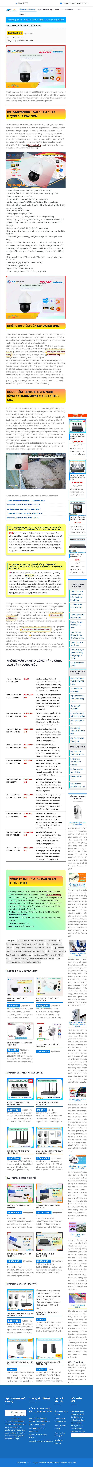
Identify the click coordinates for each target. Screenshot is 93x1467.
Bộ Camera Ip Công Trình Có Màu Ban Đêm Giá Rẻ (33, 958)
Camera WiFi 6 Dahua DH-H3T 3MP (20, 1363)
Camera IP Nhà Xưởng (60, 1427)
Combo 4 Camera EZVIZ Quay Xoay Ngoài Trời (49, 1152)
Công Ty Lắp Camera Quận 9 (77, 1235)
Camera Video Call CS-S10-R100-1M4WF (48, 1363)
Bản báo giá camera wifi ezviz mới (77, 731)
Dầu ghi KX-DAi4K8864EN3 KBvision (48, 1206)
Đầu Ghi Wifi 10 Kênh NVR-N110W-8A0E (18, 1152)
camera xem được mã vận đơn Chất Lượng (77, 635)
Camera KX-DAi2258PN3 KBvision (23, 25)
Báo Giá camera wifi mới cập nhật (77, 714)
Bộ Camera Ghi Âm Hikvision (76, 770)
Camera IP (58, 9)
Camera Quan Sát (14, 20)
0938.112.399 (23, 3)
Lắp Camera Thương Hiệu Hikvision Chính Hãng (36, 940)
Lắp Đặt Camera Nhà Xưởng (77, 1306)
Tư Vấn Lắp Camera (58, 1441)
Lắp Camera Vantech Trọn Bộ (77, 753)
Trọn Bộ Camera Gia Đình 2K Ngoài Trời (77, 477)
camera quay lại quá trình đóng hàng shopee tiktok (77, 654)
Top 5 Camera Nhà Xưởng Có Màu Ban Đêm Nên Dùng (76, 595)
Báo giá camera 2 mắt (77, 664)
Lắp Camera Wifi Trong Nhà (77, 739)
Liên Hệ (21, 14)
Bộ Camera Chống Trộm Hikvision (75, 762)
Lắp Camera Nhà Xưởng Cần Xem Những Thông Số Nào (77, 1024)
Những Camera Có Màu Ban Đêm (76, 625)
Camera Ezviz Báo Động (76, 689)
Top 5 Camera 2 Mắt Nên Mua (77, 616)
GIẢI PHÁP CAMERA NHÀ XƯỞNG (75, 3)
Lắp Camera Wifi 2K (77, 722)
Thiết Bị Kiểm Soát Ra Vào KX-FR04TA (77, 518)
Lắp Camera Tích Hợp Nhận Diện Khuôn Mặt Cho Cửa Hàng (35, 950)
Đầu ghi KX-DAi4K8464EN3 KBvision (19, 1255)
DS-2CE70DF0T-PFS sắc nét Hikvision (19, 1044)
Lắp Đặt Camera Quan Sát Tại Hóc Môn (77, 1167)
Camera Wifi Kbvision (55, 20)
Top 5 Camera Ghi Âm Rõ (76, 643)
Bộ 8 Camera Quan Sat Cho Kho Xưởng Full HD (33, 960)
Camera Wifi (69, 9)
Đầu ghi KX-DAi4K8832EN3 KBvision (19, 1206)
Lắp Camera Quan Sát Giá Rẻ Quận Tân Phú (77, 885)
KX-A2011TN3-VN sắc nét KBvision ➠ (47, 999)
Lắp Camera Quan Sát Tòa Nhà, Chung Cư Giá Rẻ (34, 942)
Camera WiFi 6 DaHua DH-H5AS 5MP (47, 1313)
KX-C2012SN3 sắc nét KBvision (16, 999)
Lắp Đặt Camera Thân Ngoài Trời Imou (77, 681)
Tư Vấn (78, 9)
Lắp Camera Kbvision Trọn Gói (77, 785)
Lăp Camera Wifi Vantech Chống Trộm (77, 699)
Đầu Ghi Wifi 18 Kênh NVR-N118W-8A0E (47, 1103)
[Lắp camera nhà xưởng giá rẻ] (11, 11)
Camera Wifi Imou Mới (75, 707)
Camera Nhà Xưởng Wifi (59, 1434)
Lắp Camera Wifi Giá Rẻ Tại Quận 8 (77, 1100)
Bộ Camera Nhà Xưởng (45, 9)
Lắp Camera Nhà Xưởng (27, 9)
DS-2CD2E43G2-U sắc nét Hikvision (48, 1045)
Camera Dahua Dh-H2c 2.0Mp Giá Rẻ (77, 823)
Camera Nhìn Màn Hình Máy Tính (76, 607)
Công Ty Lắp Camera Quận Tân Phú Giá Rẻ (33, 948)
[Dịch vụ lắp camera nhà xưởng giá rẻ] (15, 1419)
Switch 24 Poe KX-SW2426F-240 (77, 556)
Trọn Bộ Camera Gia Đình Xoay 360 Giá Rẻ (18, 1103)
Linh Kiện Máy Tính (76, 778)
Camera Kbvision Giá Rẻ (34, 20)
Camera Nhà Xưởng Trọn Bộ (60, 1420)
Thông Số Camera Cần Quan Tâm (77, 954)
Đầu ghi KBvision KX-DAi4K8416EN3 (45, 1255)
